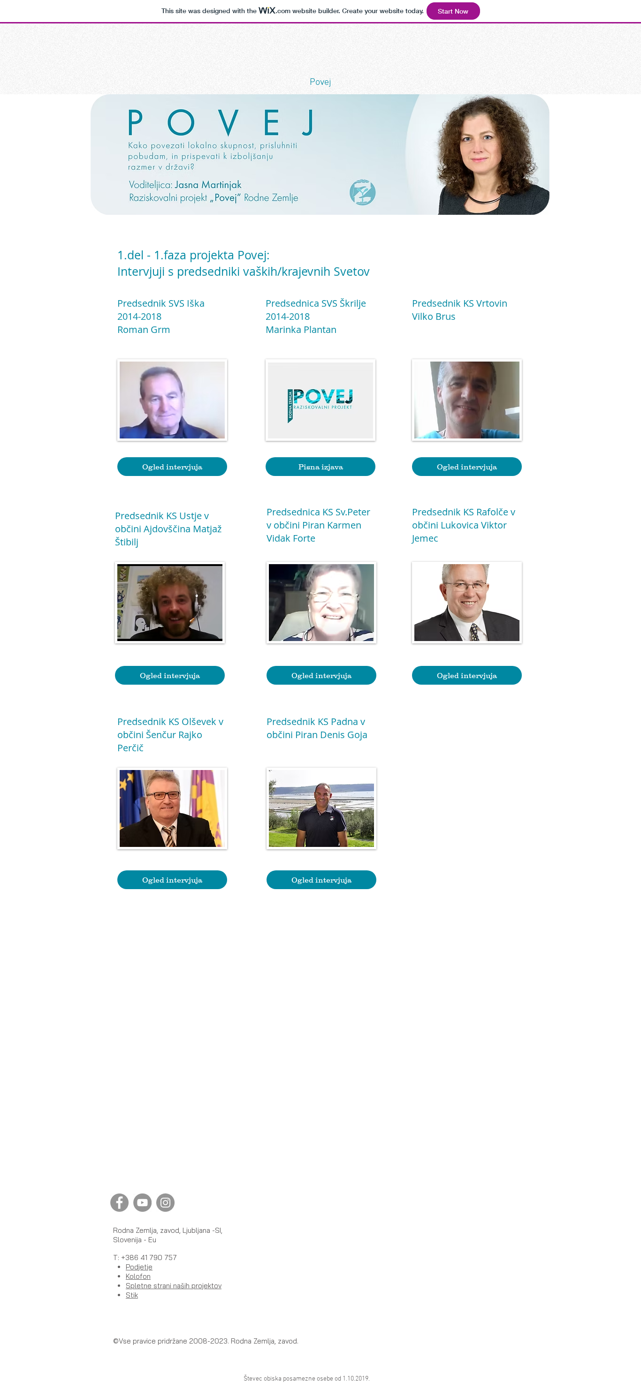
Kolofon (138, 1276)
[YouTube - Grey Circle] (142, 1202)
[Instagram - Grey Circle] (165, 1202)
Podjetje (139, 1266)
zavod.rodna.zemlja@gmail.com (321, 761)
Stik (132, 1295)
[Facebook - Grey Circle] (119, 1202)
